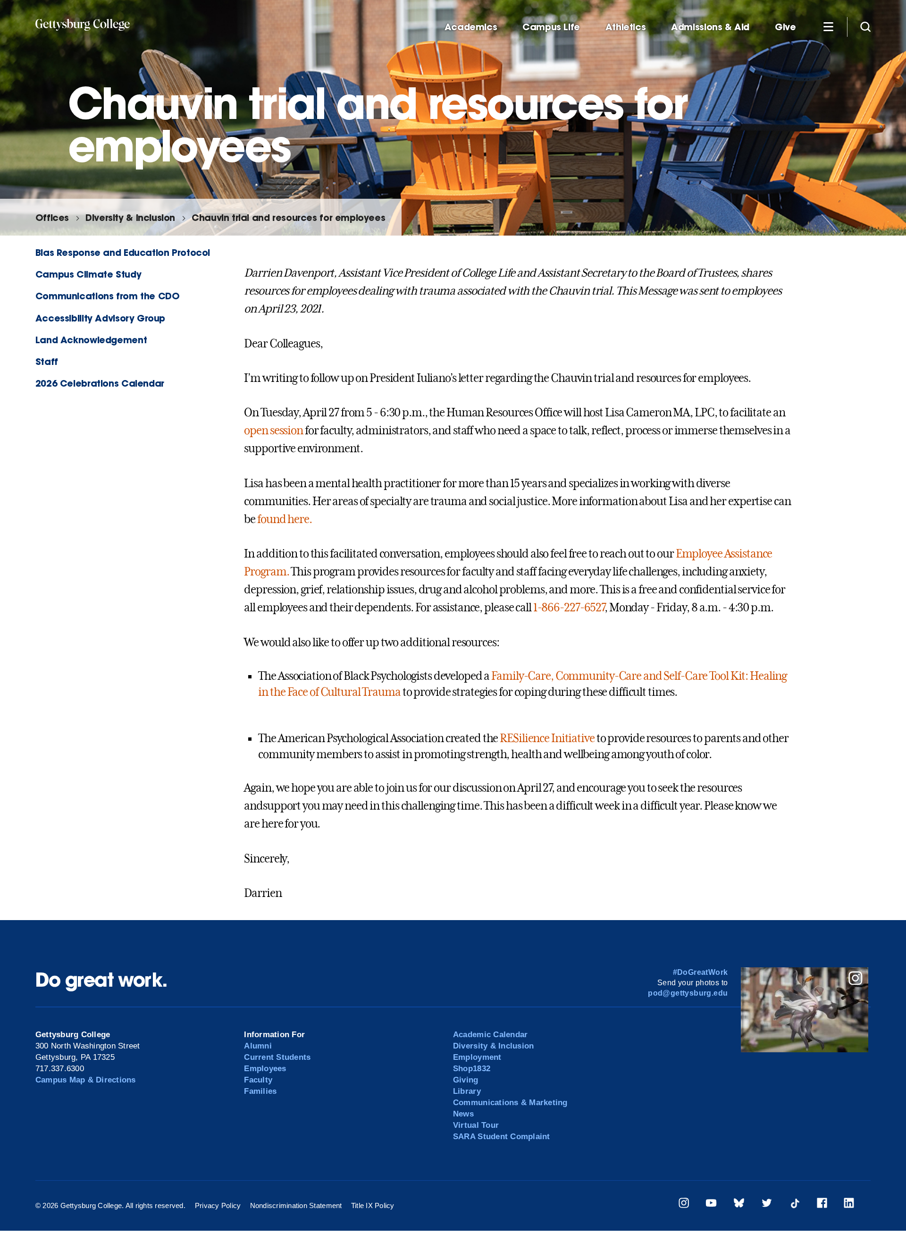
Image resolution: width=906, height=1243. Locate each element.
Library (467, 1091)
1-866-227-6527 (568, 607)
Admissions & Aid (710, 27)
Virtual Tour (476, 1125)
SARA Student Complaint (501, 1136)
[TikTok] (794, 1204)
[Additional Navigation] (828, 26)
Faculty (258, 1079)
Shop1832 (471, 1068)
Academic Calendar (490, 1034)
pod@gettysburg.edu (688, 993)
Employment (477, 1057)
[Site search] (865, 26)
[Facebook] (822, 1204)
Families (260, 1091)
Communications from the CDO (107, 296)
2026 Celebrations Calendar (99, 383)
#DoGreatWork (700, 972)
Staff (46, 361)
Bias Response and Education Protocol (122, 252)
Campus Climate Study (88, 274)
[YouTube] (711, 1204)
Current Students (277, 1057)
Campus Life (551, 27)
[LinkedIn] (849, 1204)
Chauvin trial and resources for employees (288, 217)
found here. (284, 519)
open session (273, 430)
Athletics (625, 27)
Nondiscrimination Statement (296, 1205)
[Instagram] (684, 1204)
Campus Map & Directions (85, 1079)
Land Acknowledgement (91, 340)
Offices (52, 217)
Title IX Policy (372, 1205)
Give (785, 27)
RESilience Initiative (547, 738)
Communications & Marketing (510, 1102)
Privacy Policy (218, 1205)
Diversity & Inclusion (130, 217)
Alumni (258, 1045)
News (463, 1113)
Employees (265, 1068)
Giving (465, 1079)
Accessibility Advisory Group (100, 318)
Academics (471, 27)
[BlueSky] (739, 1204)
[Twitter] (766, 1204)
